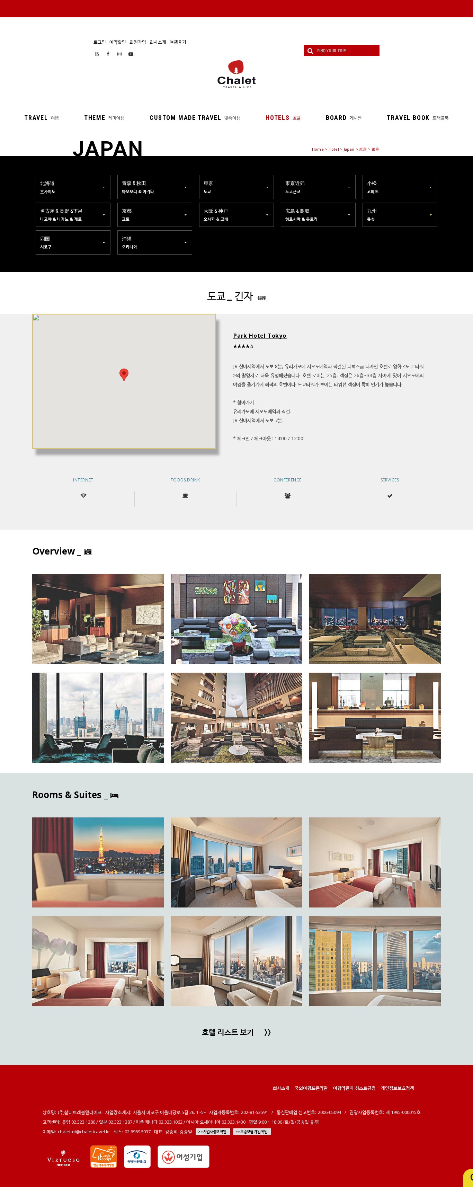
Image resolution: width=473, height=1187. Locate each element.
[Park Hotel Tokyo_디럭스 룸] (375, 961)
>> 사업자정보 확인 (212, 1131)
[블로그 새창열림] (97, 54)
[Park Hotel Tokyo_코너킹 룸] (236, 862)
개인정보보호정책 (397, 1088)
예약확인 (117, 42)
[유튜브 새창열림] (130, 54)
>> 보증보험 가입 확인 (251, 1131)
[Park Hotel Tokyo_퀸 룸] (98, 862)
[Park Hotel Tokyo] (98, 619)
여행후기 (178, 42)
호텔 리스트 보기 (236, 1032)
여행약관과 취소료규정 (354, 1088)
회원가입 (138, 42)
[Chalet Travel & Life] (236, 74)
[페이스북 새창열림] (108, 54)
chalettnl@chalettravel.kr (84, 1131)
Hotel (334, 149)
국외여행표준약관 (311, 1088)
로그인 (99, 42)
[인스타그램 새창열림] (119, 54)
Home (318, 149)
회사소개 (158, 42)
